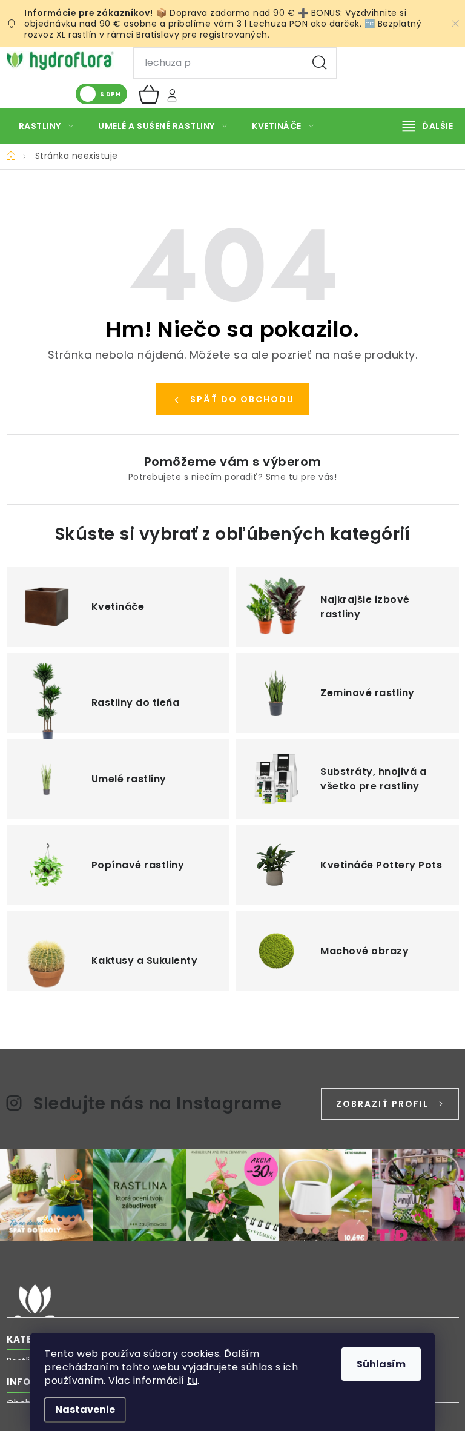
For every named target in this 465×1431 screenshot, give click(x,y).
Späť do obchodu (242, 399)
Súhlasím (381, 1364)
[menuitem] (46, 126)
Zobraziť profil (382, 1104)
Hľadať (320, 63)
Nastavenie (85, 1409)
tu (192, 1380)
